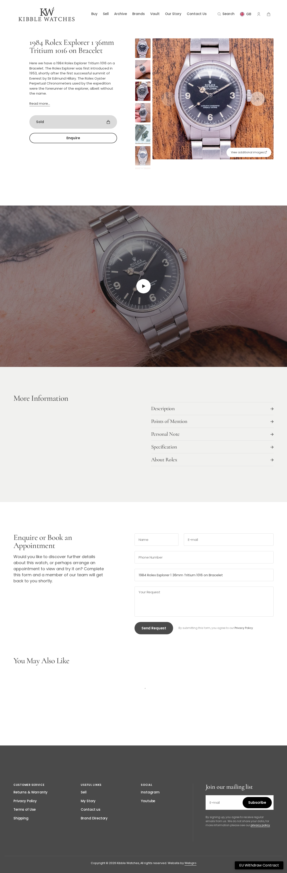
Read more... (39, 103)
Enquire (73, 138)
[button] (226, 14)
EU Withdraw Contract (259, 865)
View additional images (248, 152)
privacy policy (260, 825)
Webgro (190, 863)
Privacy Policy (244, 628)
